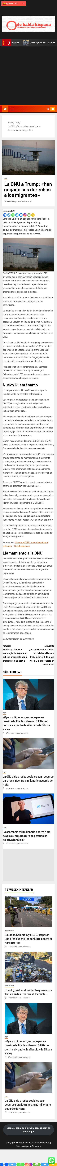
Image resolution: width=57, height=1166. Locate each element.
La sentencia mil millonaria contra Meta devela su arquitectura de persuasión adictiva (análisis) (26, 836)
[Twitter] (9, 215)
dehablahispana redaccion (17, 202)
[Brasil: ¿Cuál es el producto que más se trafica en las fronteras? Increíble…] (28, 967)
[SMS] (29, 215)
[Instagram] (25, 215)
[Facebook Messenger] (21, 215)
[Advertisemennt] (28, 24)
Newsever (21, 1146)
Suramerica (9, 930)
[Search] (48, 109)
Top (5, 178)
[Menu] (12, 109)
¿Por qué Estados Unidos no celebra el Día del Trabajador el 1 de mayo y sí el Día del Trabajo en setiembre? (41, 655)
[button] (12, 109)
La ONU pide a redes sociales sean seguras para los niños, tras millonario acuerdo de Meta (28, 780)
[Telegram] (17, 215)
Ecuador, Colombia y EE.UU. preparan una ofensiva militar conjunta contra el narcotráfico (28, 939)
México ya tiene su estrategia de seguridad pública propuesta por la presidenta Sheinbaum (15, 653)
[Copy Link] (33, 215)
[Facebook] (5, 215)
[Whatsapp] (13, 215)
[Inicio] (5, 109)
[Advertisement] (28, 76)
